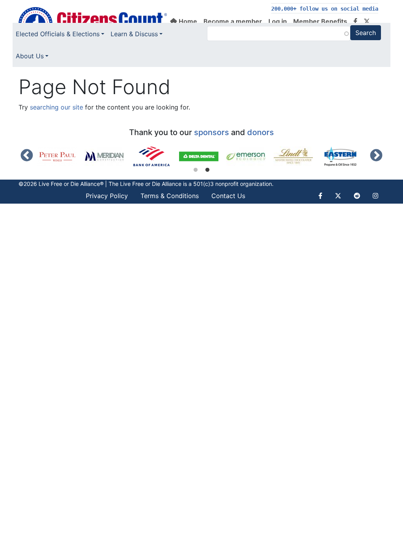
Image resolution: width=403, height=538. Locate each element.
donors (260, 132)
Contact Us (228, 196)
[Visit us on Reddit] (357, 196)
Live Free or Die (140, 183)
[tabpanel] (61, 156)
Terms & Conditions (169, 196)
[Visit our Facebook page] (355, 21)
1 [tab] (196, 170)
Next (376, 156)
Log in (277, 21)
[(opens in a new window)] (61, 156)
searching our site (56, 107)
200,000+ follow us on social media (324, 9)
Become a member (232, 21)
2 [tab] (207, 170)
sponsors (211, 132)
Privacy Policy (107, 196)
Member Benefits (320, 21)
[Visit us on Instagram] (375, 196)
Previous (26, 156)
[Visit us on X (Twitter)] (366, 21)
